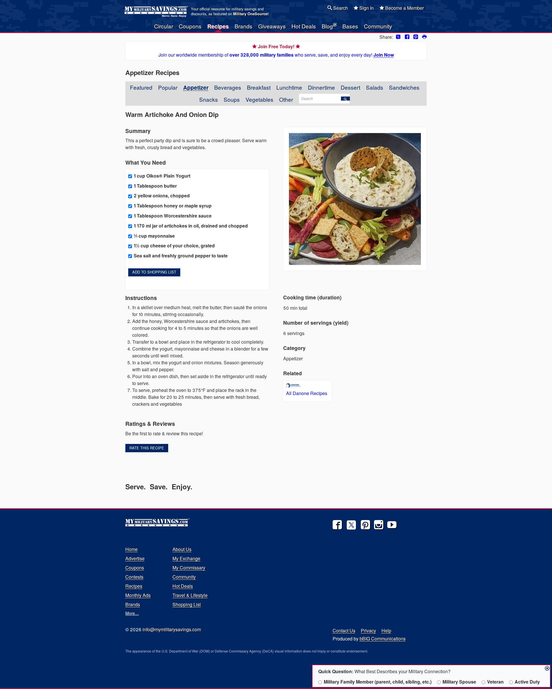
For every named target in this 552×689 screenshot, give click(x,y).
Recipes (218, 26)
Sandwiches (404, 87)
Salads (374, 87)
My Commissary (188, 567)
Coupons (190, 26)
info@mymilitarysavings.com (172, 629)
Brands (243, 26)
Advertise (135, 558)
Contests (134, 576)
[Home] (157, 11)
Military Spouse (459, 681)
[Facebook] (337, 524)
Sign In (366, 8)
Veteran (495, 681)
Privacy (368, 630)
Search (340, 8)
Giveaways (272, 26)
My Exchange (186, 558)
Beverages (227, 87)
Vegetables (259, 99)
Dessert (350, 87)
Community (378, 26)
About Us (181, 549)
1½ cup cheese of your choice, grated (174, 245)
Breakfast (259, 87)
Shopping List (186, 604)
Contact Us (344, 630)
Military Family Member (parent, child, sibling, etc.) (378, 681)
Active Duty (527, 681)
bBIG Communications (383, 638)
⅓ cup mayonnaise (154, 235)
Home (131, 549)
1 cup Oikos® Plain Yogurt (162, 175)
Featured (141, 87)
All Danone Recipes (306, 393)
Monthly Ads (138, 595)
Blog (327, 26)
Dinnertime (321, 87)
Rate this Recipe (146, 448)
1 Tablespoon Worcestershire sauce (173, 215)
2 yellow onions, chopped (162, 195)
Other (286, 99)
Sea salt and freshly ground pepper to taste (181, 255)
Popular (167, 87)
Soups (232, 99)
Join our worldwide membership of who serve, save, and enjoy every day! (276, 50)
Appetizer (195, 87)
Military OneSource (250, 13)
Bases (350, 26)
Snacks (208, 99)
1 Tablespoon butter (155, 185)
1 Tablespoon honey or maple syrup (173, 205)
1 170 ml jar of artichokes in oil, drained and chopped (191, 225)
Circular (163, 26)
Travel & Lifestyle (190, 595)
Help (386, 630)
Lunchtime (289, 87)
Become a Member (404, 8)
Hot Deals (304, 26)
